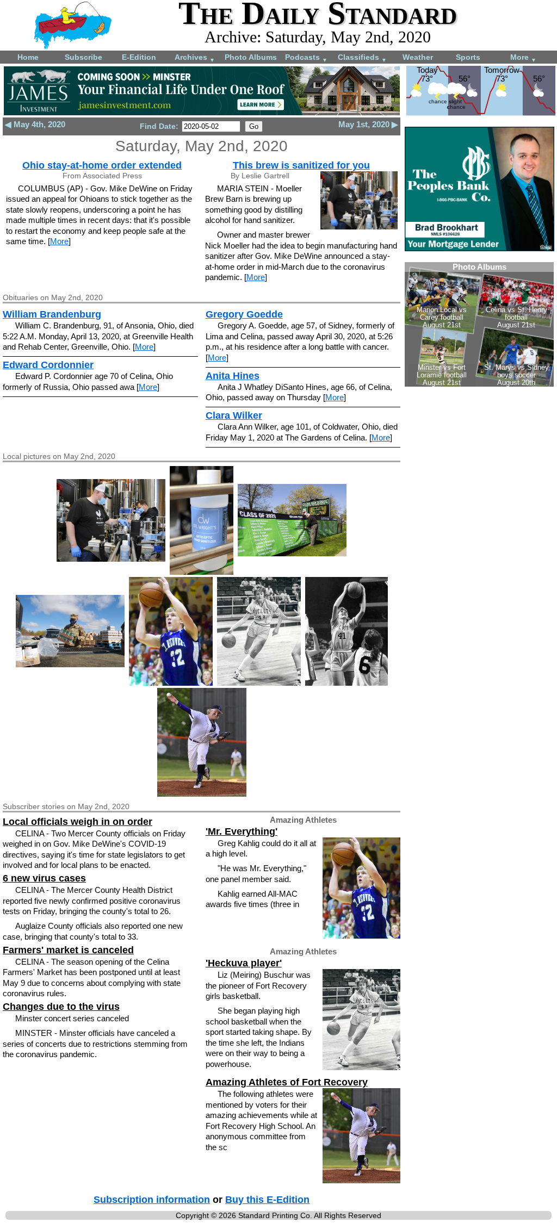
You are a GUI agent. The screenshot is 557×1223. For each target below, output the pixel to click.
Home (28, 57)
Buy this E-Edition (267, 1199)
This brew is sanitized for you (301, 165)
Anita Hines (232, 375)
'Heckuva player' (244, 963)
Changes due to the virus (61, 1006)
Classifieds (362, 58)
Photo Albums (251, 57)
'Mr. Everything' (241, 831)
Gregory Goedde (244, 314)
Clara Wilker (234, 415)
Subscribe (83, 57)
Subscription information (152, 1199)
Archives (195, 58)
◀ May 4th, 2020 (35, 124)
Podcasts (306, 58)
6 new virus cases (44, 878)
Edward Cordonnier (48, 364)
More (523, 58)
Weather (418, 57)
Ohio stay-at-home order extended (102, 165)
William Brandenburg (52, 314)
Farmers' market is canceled (68, 950)
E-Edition (139, 57)
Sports (468, 57)
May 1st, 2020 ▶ (368, 124)
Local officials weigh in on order (77, 821)
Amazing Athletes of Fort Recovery (287, 1082)
